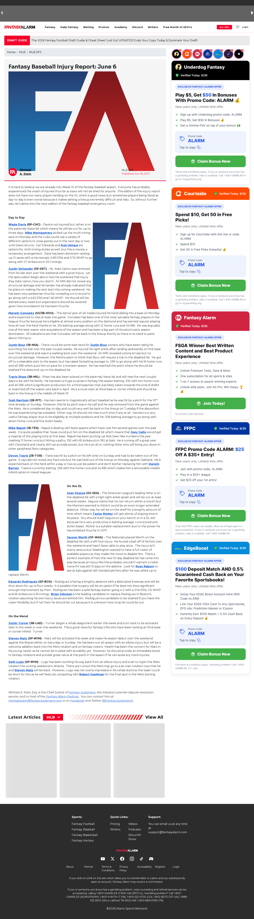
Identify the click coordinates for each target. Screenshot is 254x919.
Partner (88, 866)
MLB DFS (35, 52)
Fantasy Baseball (83, 829)
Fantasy (50, 27)
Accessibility (144, 866)
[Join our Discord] (238, 27)
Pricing (115, 824)
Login (245, 27)
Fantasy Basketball (85, 835)
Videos (132, 824)
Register (160, 866)
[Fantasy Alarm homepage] (19, 27)
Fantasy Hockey (83, 840)
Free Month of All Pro (177, 27)
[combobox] (53, 717)
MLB (22, 52)
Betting (88, 27)
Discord (137, 27)
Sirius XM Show (134, 837)
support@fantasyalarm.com (167, 832)
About (70, 866)
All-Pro (224, 27)
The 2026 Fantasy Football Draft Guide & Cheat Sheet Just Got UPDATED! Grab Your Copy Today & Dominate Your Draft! (114, 40)
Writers (153, 27)
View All (154, 717)
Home (11, 52)
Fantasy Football (83, 824)
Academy (120, 27)
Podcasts (134, 829)
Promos (103, 27)
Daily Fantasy (69, 27)
